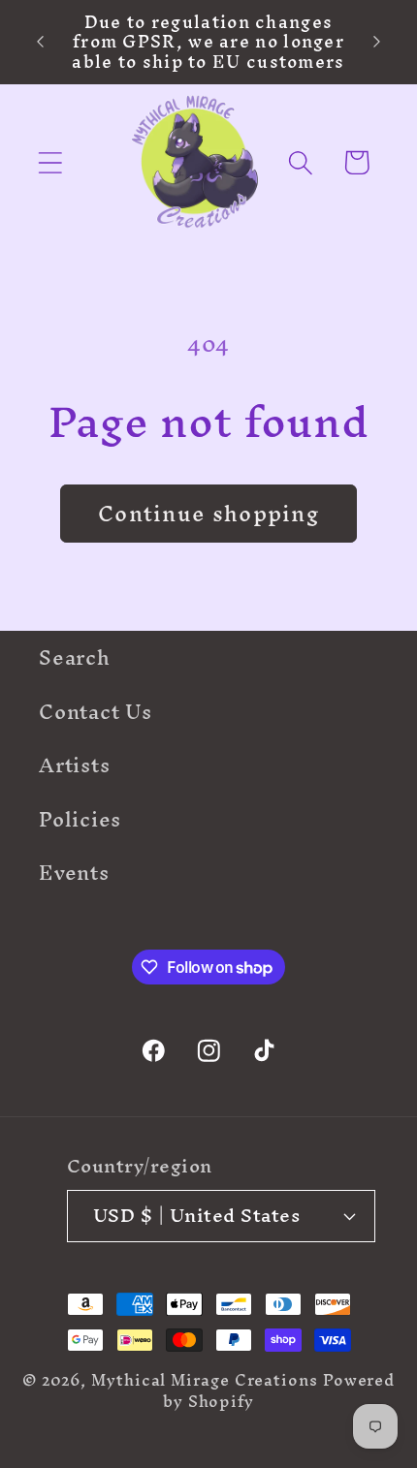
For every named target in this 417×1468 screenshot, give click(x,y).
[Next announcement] (377, 41)
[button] (50, 162)
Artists (74, 765)
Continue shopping (208, 513)
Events (74, 872)
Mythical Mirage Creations (204, 1380)
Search (75, 657)
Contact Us (95, 711)
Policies (80, 819)
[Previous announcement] (40, 41)
